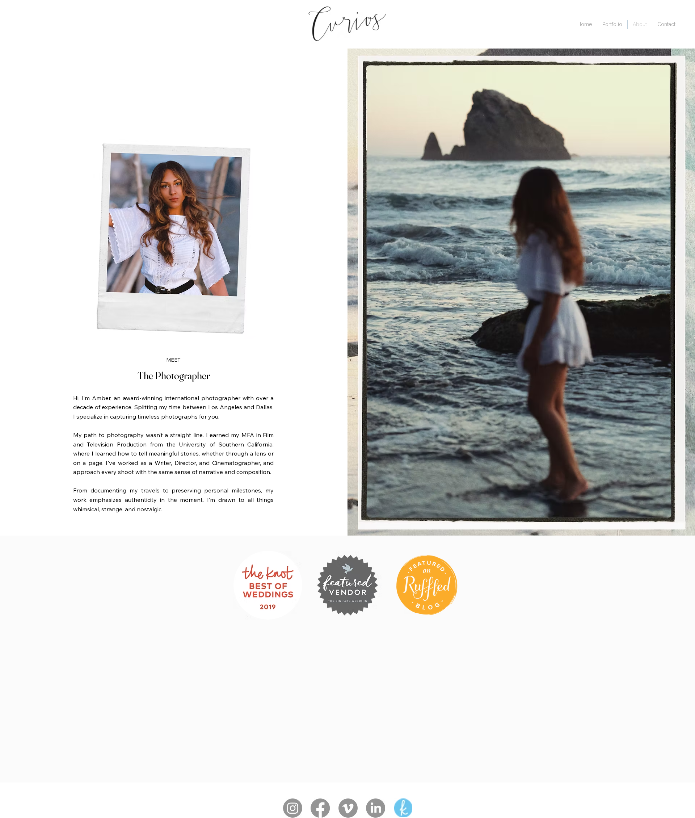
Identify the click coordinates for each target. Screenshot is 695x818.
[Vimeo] (348, 808)
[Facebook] (320, 808)
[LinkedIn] (375, 808)
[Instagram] (292, 808)
